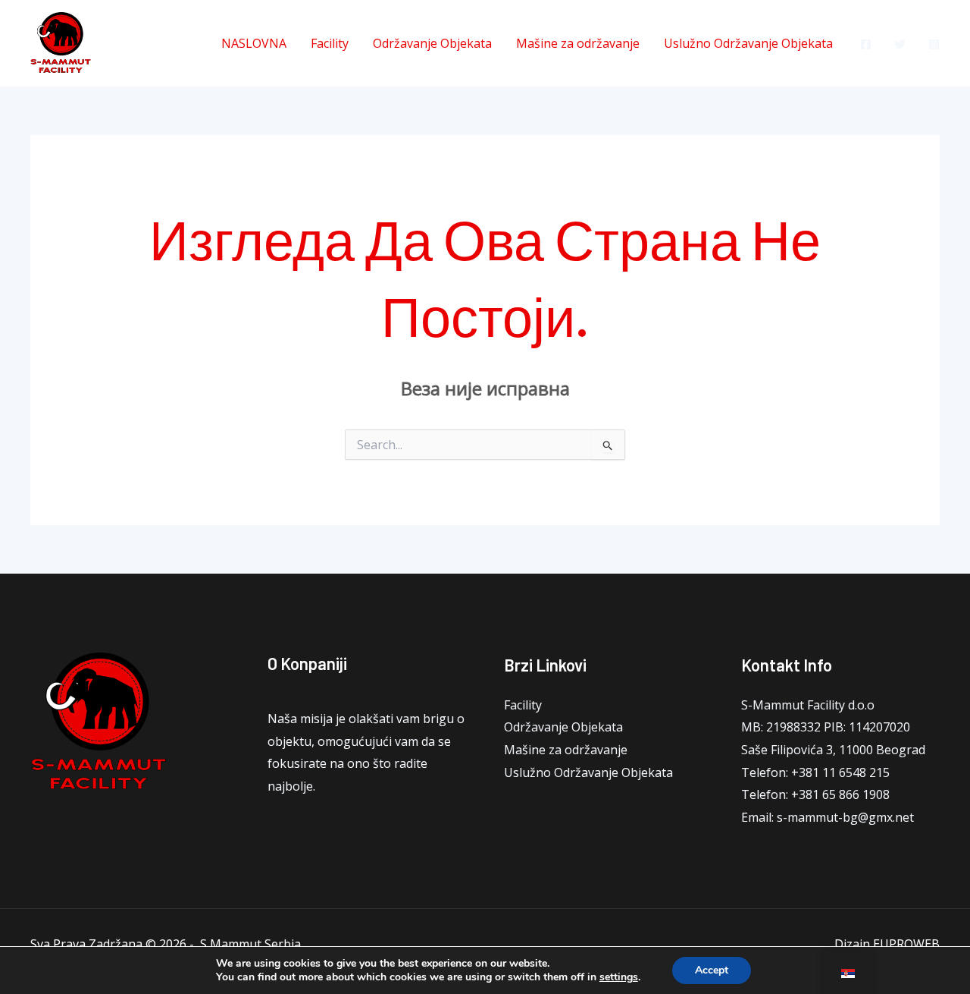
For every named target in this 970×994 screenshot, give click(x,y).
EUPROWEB (906, 944)
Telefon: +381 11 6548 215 (815, 772)
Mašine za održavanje (578, 43)
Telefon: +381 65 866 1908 (815, 794)
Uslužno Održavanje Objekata (748, 43)
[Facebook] (865, 44)
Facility (330, 43)
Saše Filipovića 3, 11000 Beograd (833, 749)
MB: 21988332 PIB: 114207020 (825, 727)
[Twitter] (900, 44)
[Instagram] (934, 44)
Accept (711, 970)
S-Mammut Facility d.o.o (808, 705)
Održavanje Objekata (432, 43)
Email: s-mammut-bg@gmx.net (827, 817)
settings (618, 977)
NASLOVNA (253, 43)
